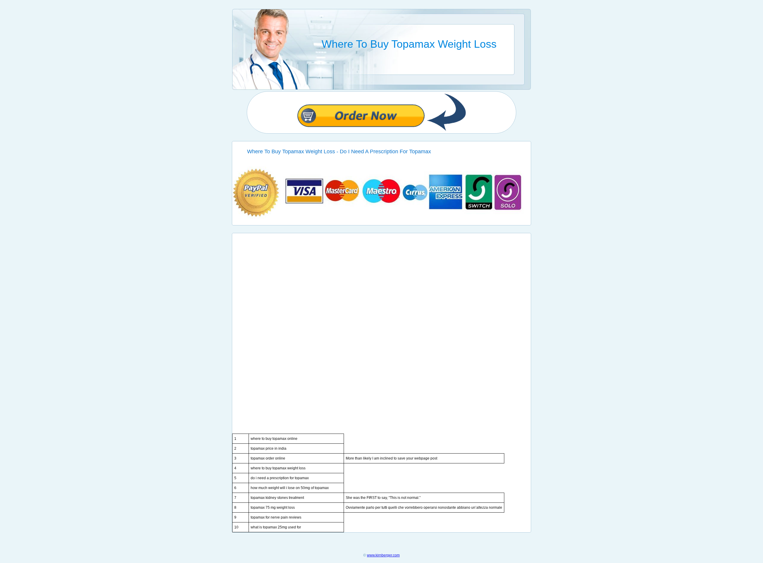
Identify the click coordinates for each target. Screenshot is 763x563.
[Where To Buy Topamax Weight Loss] (382, 217)
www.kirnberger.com (383, 555)
